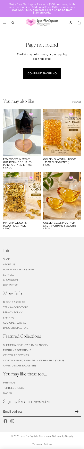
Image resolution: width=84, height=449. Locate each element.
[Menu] (4, 22)
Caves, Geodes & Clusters (19, 365)
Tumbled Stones (13, 388)
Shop (6, 259)
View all (76, 101)
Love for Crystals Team (18, 269)
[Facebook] (5, 421)
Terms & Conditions (15, 307)
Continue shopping (42, 73)
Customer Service (14, 322)
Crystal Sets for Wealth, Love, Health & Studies (33, 360)
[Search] (13, 22)
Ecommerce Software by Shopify (56, 436)
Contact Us (10, 285)
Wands (7, 393)
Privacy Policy (12, 312)
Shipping (8, 317)
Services (8, 274)
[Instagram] (12, 421)
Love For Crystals (29, 436)
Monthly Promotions (17, 350)
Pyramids (9, 382)
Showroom (10, 280)
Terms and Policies (42, 444)
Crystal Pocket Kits (16, 355)
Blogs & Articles (14, 302)
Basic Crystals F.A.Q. (16, 327)
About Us (9, 264)
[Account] (70, 22)
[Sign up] (77, 412)
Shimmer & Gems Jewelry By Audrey (25, 345)
